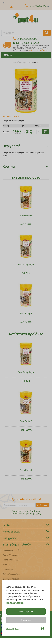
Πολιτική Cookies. (14, 603)
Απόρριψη (26, 620)
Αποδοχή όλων (26, 611)
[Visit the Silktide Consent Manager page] (42, 628)
